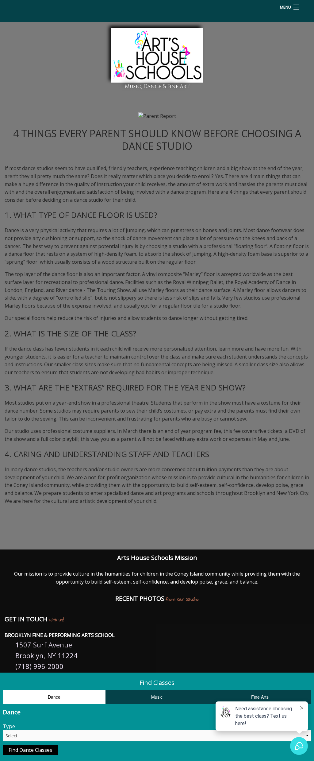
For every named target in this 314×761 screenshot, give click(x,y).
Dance (54, 697)
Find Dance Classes (30, 750)
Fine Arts (260, 697)
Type (9, 726)
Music (157, 697)
